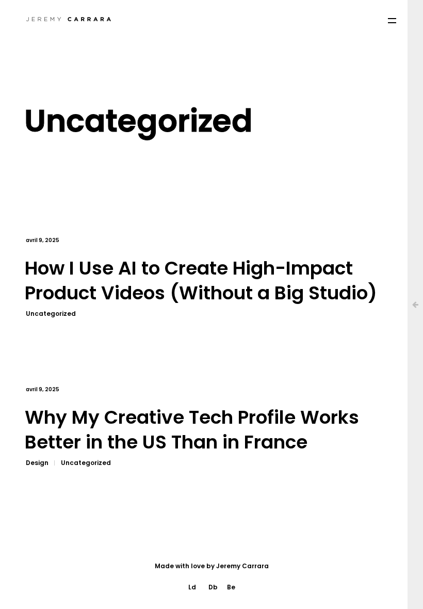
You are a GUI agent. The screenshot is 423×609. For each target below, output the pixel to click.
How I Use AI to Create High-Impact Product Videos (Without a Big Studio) (201, 281)
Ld (192, 587)
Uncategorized (51, 313)
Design (37, 462)
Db (213, 587)
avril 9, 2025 (42, 240)
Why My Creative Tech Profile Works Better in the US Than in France (192, 430)
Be (231, 587)
